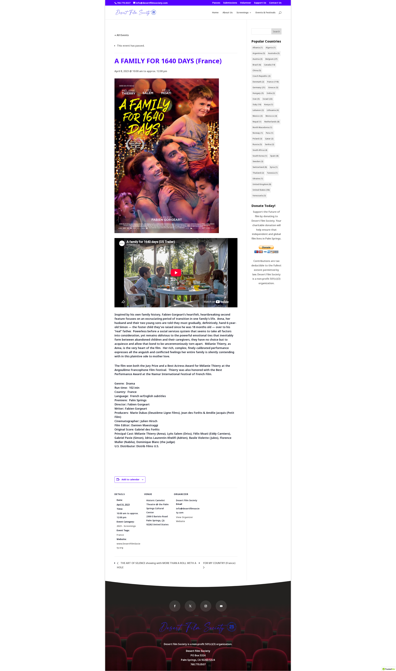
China (257, 70)
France (120, 534)
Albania (258, 47)
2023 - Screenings (126, 526)
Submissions (230, 3)
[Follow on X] (190, 606)
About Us (227, 12)
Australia (274, 53)
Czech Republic (261, 76)
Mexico (258, 116)
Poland (257, 138)
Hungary (258, 93)
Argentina (259, 53)
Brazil (257, 64)
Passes (216, 3)
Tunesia (272, 173)
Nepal (257, 121)
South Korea (260, 156)
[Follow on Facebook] (174, 606)
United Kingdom (262, 184)
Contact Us (275, 3)
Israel (267, 99)
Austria (257, 59)
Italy (257, 104)
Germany (259, 87)
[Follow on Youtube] (221, 606)
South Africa (260, 150)
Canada (269, 64)
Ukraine (258, 178)
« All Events (121, 35)
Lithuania (273, 110)
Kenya (268, 104)
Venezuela (259, 195)
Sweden (258, 161)
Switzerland (260, 167)
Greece (273, 87)
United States (261, 190)
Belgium (271, 59)
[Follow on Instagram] (205, 606)
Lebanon (258, 110)
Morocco (271, 116)
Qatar (269, 138)
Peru (269, 133)
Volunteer (245, 3)
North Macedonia (262, 127)
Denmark (258, 81)
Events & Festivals (265, 12)
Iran (256, 99)
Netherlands (271, 121)
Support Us (260, 3)
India (271, 93)
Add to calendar (130, 479)
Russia (257, 144)
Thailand (258, 173)
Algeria (270, 47)
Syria (274, 167)
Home (215, 12)
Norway (258, 133)
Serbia (269, 144)
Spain (274, 156)
